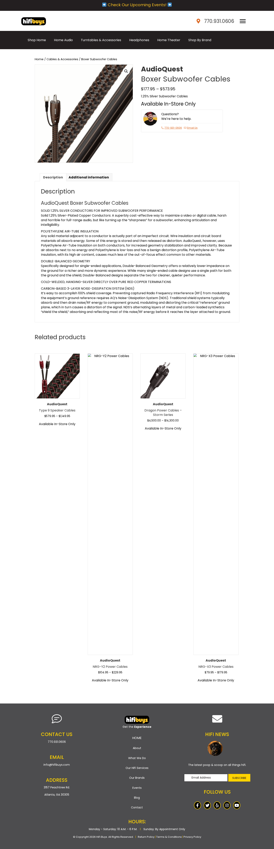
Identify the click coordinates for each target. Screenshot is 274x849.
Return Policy (146, 837)
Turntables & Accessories (101, 40)
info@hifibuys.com (57, 765)
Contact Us (56, 734)
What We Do (137, 758)
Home (39, 59)
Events (137, 788)
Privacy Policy (192, 837)
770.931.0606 (219, 21)
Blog (137, 798)
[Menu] (242, 21)
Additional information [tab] (89, 177)
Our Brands (137, 778)
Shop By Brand (199, 40)
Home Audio (63, 40)
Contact (137, 807)
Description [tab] (53, 177)
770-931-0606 (173, 127)
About (137, 748)
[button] (126, 71)
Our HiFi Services (137, 768)
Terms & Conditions (169, 837)
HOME (137, 738)
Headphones (139, 40)
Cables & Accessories (62, 59)
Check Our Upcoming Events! (137, 5)
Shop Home (37, 40)
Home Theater (168, 40)
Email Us (192, 127)
